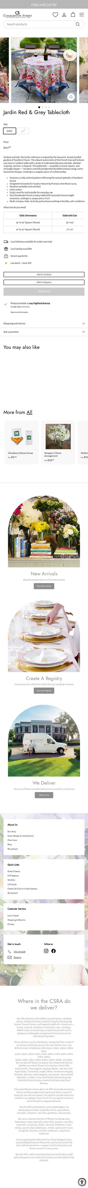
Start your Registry (44, 691)
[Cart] (73, 15)
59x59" (10, 131)
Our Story (12, 831)
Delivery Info (44, 795)
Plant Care (12, 840)
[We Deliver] (44, 741)
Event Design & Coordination (21, 836)
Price (6, 142)
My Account (13, 893)
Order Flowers (14, 871)
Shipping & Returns (16, 920)
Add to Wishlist (44, 274)
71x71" (23, 131)
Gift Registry (13, 876)
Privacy (11, 924)
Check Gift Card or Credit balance (22, 889)
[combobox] (44, 24)
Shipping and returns (14, 323)
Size (5, 124)
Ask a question (11, 332)
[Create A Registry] (44, 636)
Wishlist (11, 880)
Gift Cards (12, 884)
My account (13, 849)
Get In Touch (13, 916)
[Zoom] (71, 97)
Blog (9, 844)
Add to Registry (44, 282)
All (29, 412)
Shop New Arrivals (44, 586)
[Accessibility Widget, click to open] (82, 1182)
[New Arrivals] (44, 531)
